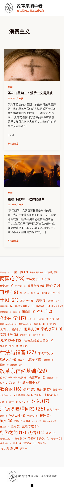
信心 (53, 285)
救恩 (23, 377)
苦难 (15, 426)
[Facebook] (32, 485)
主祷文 (33, 279)
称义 (6, 421)
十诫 (9, 300)
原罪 (41, 300)
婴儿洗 (31, 329)
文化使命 (5, 395)
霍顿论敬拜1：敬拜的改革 (26, 199)
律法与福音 (18, 352)
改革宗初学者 (29, 6)
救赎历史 (37, 377)
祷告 (45, 415)
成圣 (35, 359)
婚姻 (17, 329)
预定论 (30, 443)
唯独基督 (57, 306)
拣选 (4, 364)
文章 (10, 87)
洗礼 (40, 401)
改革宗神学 (8, 377)
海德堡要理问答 (22, 409)
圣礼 (44, 311)
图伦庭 (28, 311)
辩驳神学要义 (38, 438)
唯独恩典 (5, 312)
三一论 (4, 272)
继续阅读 (13, 143)
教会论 (11, 389)
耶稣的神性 (49, 421)
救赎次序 (52, 378)
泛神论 (24, 402)
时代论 (36, 395)
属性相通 (38, 335)
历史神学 (27, 300)
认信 (36, 432)
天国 (5, 329)
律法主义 (46, 353)
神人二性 (17, 415)
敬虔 (57, 389)
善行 (16, 312)
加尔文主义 (50, 293)
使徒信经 (20, 286)
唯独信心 (6, 306)
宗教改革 (51, 329)
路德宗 (20, 438)
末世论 (51, 395)
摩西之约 (16, 365)
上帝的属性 (36, 272)
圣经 (31, 319)
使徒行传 (36, 285)
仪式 (45, 279)
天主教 (51, 324)
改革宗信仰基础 (23, 371)
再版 (9, 292)
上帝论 (51, 272)
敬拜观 (44, 389)
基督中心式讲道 (8, 324)
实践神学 (9, 334)
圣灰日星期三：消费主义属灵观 (30, 93)
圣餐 (54, 318)
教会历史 (31, 383)
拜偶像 (49, 360)
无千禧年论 (21, 395)
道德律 (56, 438)
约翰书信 (22, 421)
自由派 (4, 427)
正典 (3, 402)
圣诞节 (42, 319)
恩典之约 (8, 359)
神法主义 (32, 416)
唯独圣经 (43, 305)
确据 (3, 416)
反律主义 (55, 300)
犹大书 (53, 409)
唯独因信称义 (24, 305)
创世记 (24, 293)
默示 (24, 448)
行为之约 (13, 432)
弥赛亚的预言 (9, 346)
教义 (3, 383)
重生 (17, 443)
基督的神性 (25, 324)
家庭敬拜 (25, 335)
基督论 (39, 324)
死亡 (13, 402)
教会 (15, 383)
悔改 (22, 359)
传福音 (6, 285)
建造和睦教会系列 (38, 341)
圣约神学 (13, 318)
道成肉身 (5, 443)
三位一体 (19, 272)
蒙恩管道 (30, 426)
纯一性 (36, 421)
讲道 (51, 433)
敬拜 (29, 389)
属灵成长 (11, 340)
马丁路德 (9, 448)
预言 (42, 443)
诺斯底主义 (6, 439)
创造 (35, 293)
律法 (24, 346)
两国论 (12, 278)
